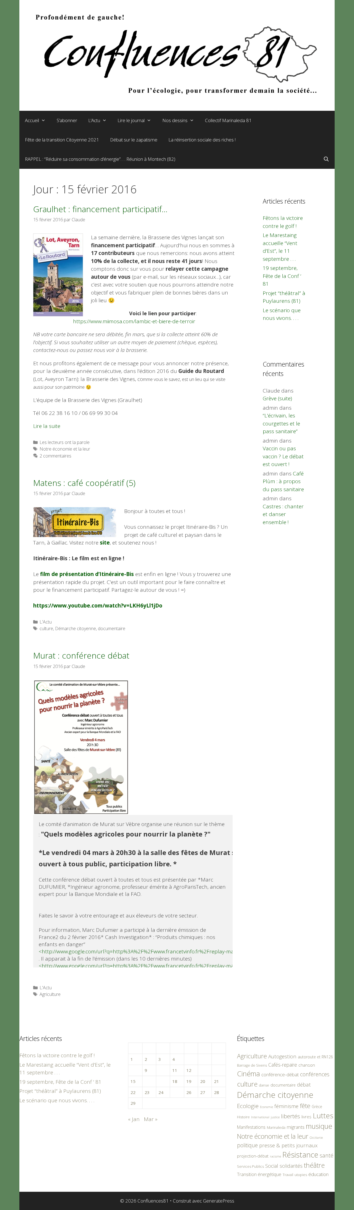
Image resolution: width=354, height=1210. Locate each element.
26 (188, 1092)
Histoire (243, 1116)
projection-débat (253, 1156)
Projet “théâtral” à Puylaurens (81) (60, 1091)
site (105, 542)
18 (174, 1081)
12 (188, 1070)
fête (305, 1105)
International (260, 1117)
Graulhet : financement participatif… (100, 209)
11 (174, 1070)
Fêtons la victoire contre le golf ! (57, 1055)
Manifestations (251, 1127)
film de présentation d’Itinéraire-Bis (87, 574)
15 (133, 1081)
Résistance (300, 1155)
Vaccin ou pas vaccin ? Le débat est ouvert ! (283, 456)
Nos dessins (175, 120)
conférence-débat (280, 1074)
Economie (266, 1107)
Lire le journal (131, 120)
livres (306, 1117)
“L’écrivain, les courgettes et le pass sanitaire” (281, 423)
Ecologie (248, 1106)
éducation (318, 1174)
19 (188, 1081)
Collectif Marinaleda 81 (228, 120)
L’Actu (94, 120)
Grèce (317, 1106)
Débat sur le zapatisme (133, 139)
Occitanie (316, 1137)
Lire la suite (46, 426)
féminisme (286, 1106)
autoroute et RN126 (315, 1056)
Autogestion (282, 1056)
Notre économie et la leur (65, 449)
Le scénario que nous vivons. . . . (56, 1100)
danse (264, 1085)
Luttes (323, 1115)
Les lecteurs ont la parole (65, 442)
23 (147, 1092)
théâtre (314, 1165)
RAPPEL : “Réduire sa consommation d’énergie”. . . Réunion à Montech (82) (100, 159)
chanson (306, 1065)
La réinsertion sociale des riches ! (202, 139)
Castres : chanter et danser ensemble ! (283, 514)
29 (133, 1103)
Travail (288, 1174)
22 (133, 1092)
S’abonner (67, 120)
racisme (275, 1156)
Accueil (32, 120)
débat (304, 1084)
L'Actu (46, 622)
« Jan (134, 1119)
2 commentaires (55, 456)
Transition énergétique (259, 1174)
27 (202, 1092)
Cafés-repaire (282, 1064)
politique (247, 1145)
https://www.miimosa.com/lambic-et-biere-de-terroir (134, 321)
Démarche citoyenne (75, 628)
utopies (301, 1174)
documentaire (111, 628)
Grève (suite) (277, 398)
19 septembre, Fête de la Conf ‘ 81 (282, 275)
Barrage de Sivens (252, 1065)
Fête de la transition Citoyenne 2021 (62, 139)
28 (216, 1092)
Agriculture (50, 994)
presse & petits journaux (288, 1145)
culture (46, 628)
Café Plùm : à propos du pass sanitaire (283, 481)
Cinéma (248, 1073)
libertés (290, 1116)
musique (319, 1126)
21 (216, 1081)
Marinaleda (276, 1127)
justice (275, 1117)
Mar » (150, 1119)
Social (271, 1165)
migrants (295, 1127)
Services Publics (250, 1166)
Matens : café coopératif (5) (84, 482)
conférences (314, 1074)
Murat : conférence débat (81, 655)
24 (160, 1092)
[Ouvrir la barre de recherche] (326, 159)
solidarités (291, 1165)
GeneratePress (218, 1201)
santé (326, 1155)
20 (202, 1081)
